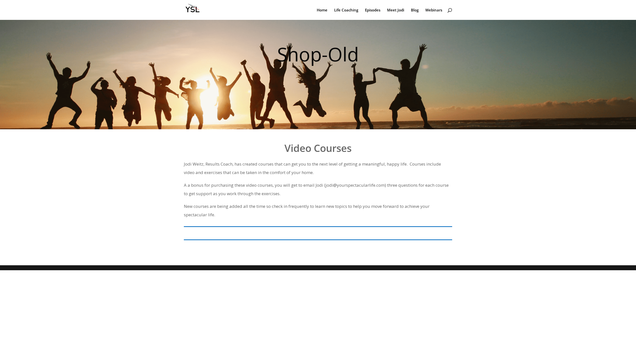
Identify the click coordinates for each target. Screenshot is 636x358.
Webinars (433, 10)
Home (322, 10)
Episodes (372, 10)
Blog (415, 10)
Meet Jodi (395, 10)
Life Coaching (346, 10)
